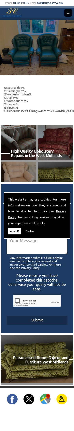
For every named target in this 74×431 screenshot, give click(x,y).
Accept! (14, 231)
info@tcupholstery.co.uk (50, 3)
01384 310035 (21, 3)
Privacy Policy (30, 268)
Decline (30, 231)
